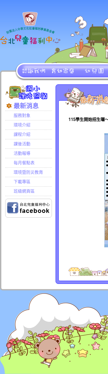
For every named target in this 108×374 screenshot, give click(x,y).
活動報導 (22, 153)
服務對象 (22, 115)
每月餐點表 (24, 162)
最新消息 (26, 106)
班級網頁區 (24, 191)
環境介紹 (22, 124)
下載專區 (22, 181)
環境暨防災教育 (28, 172)
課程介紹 (22, 134)
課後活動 (22, 143)
